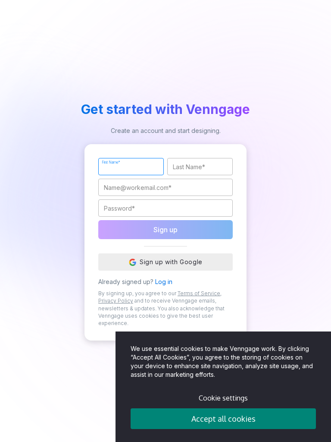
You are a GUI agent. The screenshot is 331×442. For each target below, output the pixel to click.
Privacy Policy (115, 300)
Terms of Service (199, 293)
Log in (163, 281)
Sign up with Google (171, 261)
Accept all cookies (223, 418)
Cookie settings (223, 398)
